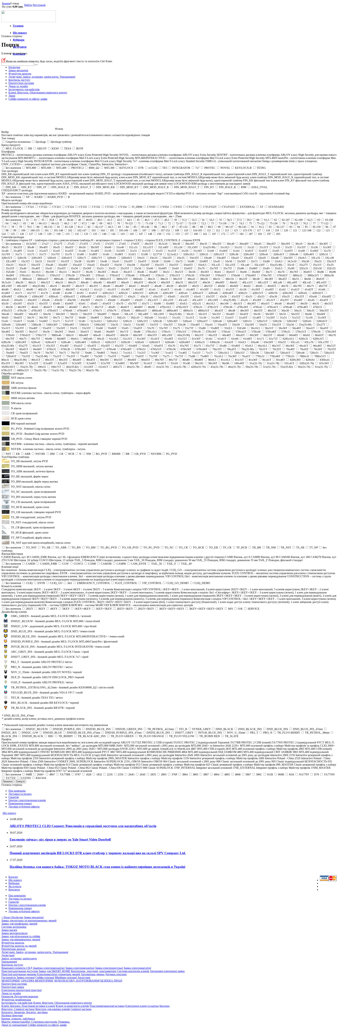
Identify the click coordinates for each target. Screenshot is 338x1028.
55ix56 (290, 324)
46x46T (291, 303)
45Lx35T (168, 299)
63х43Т (229, 342)
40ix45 (125, 282)
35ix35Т (35, 264)
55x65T (137, 328)
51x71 (56, 321)
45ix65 (139, 299)
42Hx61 (302, 292)
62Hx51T (110, 342)
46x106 (224, 303)
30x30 (310, 243)
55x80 (202, 328)
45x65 (94, 303)
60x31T (199, 335)
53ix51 (127, 324)
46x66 (60, 307)
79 (20, 226)
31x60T (223, 250)
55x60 (99, 328)
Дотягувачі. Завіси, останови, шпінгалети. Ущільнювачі (41, 76)
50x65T (17, 317)
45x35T (284, 299)
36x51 (166, 271)
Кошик (6, 3)
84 (127, 226)
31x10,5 (224, 247)
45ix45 (5, 299)
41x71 (18, 292)
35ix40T (63, 264)
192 (260, 233)
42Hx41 (183, 292)
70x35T (276, 349)
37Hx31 (40, 275)
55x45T (47, 328)
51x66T (43, 321)
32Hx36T (248, 254)
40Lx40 (277, 282)
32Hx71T (96, 257)
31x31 (250, 247)
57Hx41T (241, 331)
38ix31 (151, 278)
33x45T (142, 261)
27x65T (135, 243)
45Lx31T (153, 299)
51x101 (176, 317)
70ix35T (217, 349)
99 (14, 230)
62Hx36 (6, 342)
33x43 (115, 261)
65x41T (78, 345)
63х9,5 (242, 342)
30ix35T (217, 243)
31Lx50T (192, 247)
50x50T (269, 314)
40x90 (29, 289)
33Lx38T (11, 261)
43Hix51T (117, 296)
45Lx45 (183, 299)
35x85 (266, 268)
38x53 (295, 278)
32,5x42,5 (172, 254)
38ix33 (164, 278)
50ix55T (87, 314)
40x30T (66, 285)
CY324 (69, 206)
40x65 (258, 285)
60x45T (240, 335)
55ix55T (276, 324)
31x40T (17, 250)
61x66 (234, 338)
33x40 (103, 261)
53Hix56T (100, 324)
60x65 (306, 335)
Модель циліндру (11, 200)
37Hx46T (144, 275)
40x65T (271, 285)
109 (177, 230)
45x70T (132, 303)
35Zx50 (317, 268)
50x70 (30, 317)
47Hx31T (212, 307)
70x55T (331, 349)
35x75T (227, 268)
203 (278, 233)
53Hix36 (36, 324)
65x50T (105, 345)
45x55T (43, 303)
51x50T (270, 317)
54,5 (211, 219)
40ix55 (179, 282)
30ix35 (203, 243)
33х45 (216, 261)
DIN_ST (41, 187)
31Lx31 (133, 247)
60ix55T (152, 335)
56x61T (84, 331)
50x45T (244, 314)
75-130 (273, 223)
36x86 (320, 271)
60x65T (319, 335)
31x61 (236, 250)
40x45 (132, 285)
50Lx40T (143, 314)
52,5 (194, 219)
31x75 (42, 254)
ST (261, 206)
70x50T (318, 349)
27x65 (122, 243)
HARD (38, 196)
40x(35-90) (38, 285)
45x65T (106, 303)
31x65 (275, 250)
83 (119, 226)
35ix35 (22, 264)
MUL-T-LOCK (14, 148)
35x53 (100, 268)
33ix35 (180, 257)
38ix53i (229, 278)
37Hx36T (85, 275)
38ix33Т (177, 278)
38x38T (268, 278)
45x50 (4, 303)
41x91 (80, 292)
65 (24, 223)
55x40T (33, 328)
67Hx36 (65, 349)
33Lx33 (315, 257)
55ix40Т (195, 324)
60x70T (10, 338)
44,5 (129, 219)
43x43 (197, 296)
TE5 (164, 167)
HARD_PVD (55, 196)
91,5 (261, 226)
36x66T (256, 271)
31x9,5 (132, 254)
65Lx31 (295, 342)
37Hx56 (189, 275)
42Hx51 (243, 292)
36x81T (307, 271)
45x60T (69, 303)
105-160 (123, 230)
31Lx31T (148, 247)
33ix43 (235, 257)
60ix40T (83, 335)
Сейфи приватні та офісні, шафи (27, 98)
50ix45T (33, 314)
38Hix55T (122, 278)
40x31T (80, 285)
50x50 (256, 314)
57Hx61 (10, 335)
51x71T (69, 321)
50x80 (82, 317)
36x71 (269, 271)
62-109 (299, 219)
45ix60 (111, 299)
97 (334, 226)
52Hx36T (172, 321)
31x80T (93, 254)
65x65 (145, 345)
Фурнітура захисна (19, 73)
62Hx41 (35, 342)
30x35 (4, 247)
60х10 (100, 338)
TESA (67, 148)
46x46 (278, 303)
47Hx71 (97, 310)
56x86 (136, 331)
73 (212, 223)
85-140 (145, 226)
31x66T (314, 250)
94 (298, 226)
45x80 (157, 303)
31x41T (43, 250)
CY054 (164, 206)
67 (75, 223)
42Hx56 (272, 292)
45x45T (324, 299)
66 (32, 223)
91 (252, 226)
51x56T (322, 317)
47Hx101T (182, 307)
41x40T (139, 289)
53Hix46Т (68, 324)
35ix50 (118, 264)
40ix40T (111, 282)
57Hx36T (211, 331)
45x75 (145, 303)
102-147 (81, 230)
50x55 (282, 314)
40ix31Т (45, 282)
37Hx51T (174, 275)
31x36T (327, 247)
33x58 (154, 261)
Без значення (13, 167)
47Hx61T (52, 310)
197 (269, 233)
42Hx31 (123, 292)
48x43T (218, 310)
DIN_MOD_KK (105, 187)
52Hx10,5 (112, 321)
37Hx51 (159, 275)
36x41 (114, 271)
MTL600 (46, 167)
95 (306, 226)
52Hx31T (142, 321)
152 (168, 233)
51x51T (296, 317)
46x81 (111, 307)
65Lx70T (323, 342)
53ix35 (114, 324)
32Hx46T (308, 254)
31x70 (327, 250)
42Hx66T (6, 296)
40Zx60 (56, 289)
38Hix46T (74, 278)
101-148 (58, 230)
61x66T (247, 338)
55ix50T (249, 324)
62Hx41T (50, 342)
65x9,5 (249, 345)
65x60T (133, 345)
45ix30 (273, 296)
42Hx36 (153, 292)
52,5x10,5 (96, 321)
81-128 (69, 226)
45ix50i (71, 299)
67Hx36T (80, 349)
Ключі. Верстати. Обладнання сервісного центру (37, 92)
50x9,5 (108, 317)
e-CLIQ (153, 167)
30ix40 (230, 243)
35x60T (162, 268)
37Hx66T (250, 275)
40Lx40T (292, 282)
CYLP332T (210, 206)
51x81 (82, 321)
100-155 (35, 230)
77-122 (324, 223)
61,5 (266, 219)
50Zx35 (135, 317)
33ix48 (274, 257)
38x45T (282, 278)
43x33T (184, 296)
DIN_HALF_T (82, 187)
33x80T (203, 261)
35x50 (74, 268)
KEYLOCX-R (243, 167)
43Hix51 (101, 296)
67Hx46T (126, 349)
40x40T (119, 285)
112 (218, 230)
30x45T (69, 247)
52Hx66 (6, 324)
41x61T (295, 289)
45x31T (270, 299)
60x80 (48, 338)
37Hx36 (70, 275)
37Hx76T (266, 275)
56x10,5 (255, 328)
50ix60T (102, 314)
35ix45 (91, 264)
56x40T (296, 328)
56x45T (324, 328)
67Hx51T (156, 349)
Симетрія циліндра (12, 237)
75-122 (261, 223)
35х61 (22, 271)
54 (203, 219)
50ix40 (5, 314)
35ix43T (77, 264)
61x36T (141, 338)
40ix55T (193, 282)
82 (89, 226)
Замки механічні (18, 70)
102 (70, 230)
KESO (55, 148)
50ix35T (324, 310)
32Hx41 (263, 254)
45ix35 (286, 296)
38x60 (307, 278)
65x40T (64, 345)
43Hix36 (22, 296)
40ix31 (32, 282)
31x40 (4, 250)
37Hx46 (129, 275)
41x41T (165, 289)
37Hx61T (220, 275)
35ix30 (305, 261)
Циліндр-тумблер (61, 141)
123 (328, 230)
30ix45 (257, 243)
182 (241, 233)
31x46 (82, 250)
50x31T (202, 314)
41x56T (255, 289)
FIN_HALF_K (227, 187)
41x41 (152, 289)
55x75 (176, 328)
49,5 (166, 219)
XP (27, 196)
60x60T (293, 335)
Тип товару (8, 138)
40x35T (93, 285)
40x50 (169, 285)
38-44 (70, 219)
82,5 (110, 226)
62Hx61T (154, 342)
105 (112, 230)
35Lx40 (244, 264)
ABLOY (42, 148)
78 (12, 226)
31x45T (69, 250)
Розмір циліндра (11, 209)
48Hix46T (172, 310)
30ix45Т (271, 243)
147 (141, 233)
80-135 (48, 226)
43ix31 (132, 296)
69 (100, 223)
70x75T (75, 352)
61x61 (209, 338)
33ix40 (208, 257)
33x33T (51, 261)
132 (77, 233)
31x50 (107, 250)
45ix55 (99, 299)
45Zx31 (196, 303)
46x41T (265, 303)
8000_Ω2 (94, 167)
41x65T (309, 289)
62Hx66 (169, 342)
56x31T (269, 328)
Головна (18, 25)
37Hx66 (235, 275)
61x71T (273, 338)
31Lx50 (178, 247)
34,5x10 (291, 261)
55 (220, 219)
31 (27, 219)
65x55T (119, 345)
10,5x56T (31, 243)
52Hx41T (202, 321)
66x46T (317, 345)
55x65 (125, 328)
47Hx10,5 (165, 307)
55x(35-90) (305, 324)
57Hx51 (285, 331)
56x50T (19, 331)
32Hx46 (293, 254)
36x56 (191, 271)
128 (40, 233)
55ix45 (209, 324)
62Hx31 (303, 338)
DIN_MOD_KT (129, 187)
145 (132, 233)
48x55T (258, 310)
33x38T (90, 261)
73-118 (222, 223)
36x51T (179, 271)
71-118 (149, 223)
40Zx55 (42, 289)
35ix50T (145, 264)
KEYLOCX (126, 167)
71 (139, 223)
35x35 (330, 264)
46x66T (73, 307)
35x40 (22, 268)
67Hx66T (201, 349)
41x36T (125, 289)
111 (209, 230)
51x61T (17, 321)
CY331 (83, 206)
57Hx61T (25, 335)
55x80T (215, 328)
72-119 (192, 223)
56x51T (33, 331)
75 (250, 223)
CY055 (178, 206)
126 (22, 233)
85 (135, 226)
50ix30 (285, 310)
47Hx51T (6, 310)
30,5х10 (162, 243)
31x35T (301, 247)
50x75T (69, 317)
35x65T (188, 268)
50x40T (230, 314)
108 (153, 230)
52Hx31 (127, 321)
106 (135, 230)
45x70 (119, 303)
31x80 (80, 254)
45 (138, 219)
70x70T (49, 352)
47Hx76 (111, 310)
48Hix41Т (141, 310)
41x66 (321, 289)
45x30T (257, 299)
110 (186, 230)
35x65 (175, 268)
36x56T (204, 271)
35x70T (213, 268)
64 (7, 223)
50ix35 (310, 310)
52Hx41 (187, 321)
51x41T (229, 317)
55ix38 (182, 324)
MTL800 (31, 167)
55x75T (189, 328)
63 (318, 219)
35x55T (124, 268)
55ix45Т (222, 324)
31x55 (159, 250)
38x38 (255, 278)
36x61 (217, 271)
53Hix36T (52, 324)
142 (113, 233)
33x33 (38, 261)
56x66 (97, 331)
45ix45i (18, 299)
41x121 (98, 289)
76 (283, 223)
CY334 (122, 206)
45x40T (298, 299)
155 (177, 233)
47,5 (156, 219)
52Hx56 (277, 321)
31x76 (68, 254)
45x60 (56, 303)
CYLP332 (192, 206)
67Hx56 (171, 349)
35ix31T (331, 261)
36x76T (293, 271)
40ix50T (165, 282)
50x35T (216, 314)
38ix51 (216, 278)
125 (13, 233)
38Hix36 (329, 275)
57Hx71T (41, 335)
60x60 (280, 335)
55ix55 (263, 324)
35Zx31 (303, 268)
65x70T (184, 345)
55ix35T (168, 324)
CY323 (56, 206)
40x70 (284, 285)
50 (175, 219)
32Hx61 (51, 257)
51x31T (190, 317)
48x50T (244, 310)
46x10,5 (210, 303)
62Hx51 (95, 342)
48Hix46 (157, 310)
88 (193, 226)
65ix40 (255, 342)
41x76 (44, 292)
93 (290, 226)
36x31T (76, 271)
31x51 (133, 250)
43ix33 (144, 296)
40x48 (157, 285)
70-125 (129, 223)
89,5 (210, 226)
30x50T (94, 247)
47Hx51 (317, 307)
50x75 (56, 317)
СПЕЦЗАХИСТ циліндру (17, 190)
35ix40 (49, 264)
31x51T (146, 250)
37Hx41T (114, 275)
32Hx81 (111, 257)
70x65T (23, 352)
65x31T (37, 345)
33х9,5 (278, 261)
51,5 (184, 219)
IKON (79, 148)
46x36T (251, 303)
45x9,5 (183, 303)
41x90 (68, 292)
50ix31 (298, 310)
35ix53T (159, 264)
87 (173, 226)
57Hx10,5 (151, 331)
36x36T (102, 271)
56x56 (46, 331)
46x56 (9, 307)
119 (277, 230)
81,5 (80, 226)
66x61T (23, 349)
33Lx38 (329, 257)
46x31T (237, 303)
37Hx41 (100, 275)
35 (42, 219)
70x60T (10, 352)
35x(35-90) (276, 264)
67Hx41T (96, 349)
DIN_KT (26, 187)
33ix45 (262, 257)
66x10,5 (262, 345)
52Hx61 (307, 321)
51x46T (256, 317)
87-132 (183, 226)
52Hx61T (322, 321)
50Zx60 (148, 317)
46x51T (328, 303)
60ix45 (97, 335)
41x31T (111, 289)
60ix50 (124, 335)
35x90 (290, 268)
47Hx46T (302, 307)
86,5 (164, 226)
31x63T (262, 250)
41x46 (177, 289)
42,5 (119, 219)
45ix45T (32, 299)
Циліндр (41, 141)
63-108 (329, 219)
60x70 (332, 335)
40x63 (247, 285)
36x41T (127, 271)
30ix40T (244, 243)
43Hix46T (86, 296)
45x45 (311, 299)
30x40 (30, 247)
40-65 (89, 219)
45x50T (17, 303)
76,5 (305, 223)
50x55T (295, 314)
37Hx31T (55, 275)
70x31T (263, 349)
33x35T (65, 261)
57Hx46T (270, 331)
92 (270, 226)
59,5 (249, 219)
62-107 (286, 219)
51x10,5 (162, 317)
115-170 (247, 230)
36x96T (10, 275)
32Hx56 (21, 257)
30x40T (43, 247)
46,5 (147, 219)
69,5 (109, 223)
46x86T (138, 307)
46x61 (34, 307)
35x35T (10, 268)
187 (251, 233)
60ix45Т (110, 335)
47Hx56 (21, 310)
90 (219, 226)
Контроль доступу (19, 79)
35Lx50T (259, 264)
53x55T (154, 324)
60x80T (61, 338)
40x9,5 (17, 289)
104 (103, 230)
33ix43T (248, 257)
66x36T (290, 345)
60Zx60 (87, 338)
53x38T (140, 324)
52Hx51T (262, 321)
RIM (243, 187)
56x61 (71, 331)
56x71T (124, 331)
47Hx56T (36, 310)
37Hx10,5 (25, 275)
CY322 (43, 206)
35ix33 (9, 264)
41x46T (190, 289)
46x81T (124, 307)
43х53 (260, 296)
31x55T (172, 250)
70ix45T (231, 349)
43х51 (248, 296)
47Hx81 (125, 310)
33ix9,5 (302, 257)
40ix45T (138, 282)
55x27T (320, 324)
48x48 (231, 310)
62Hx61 (139, 342)
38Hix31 (297, 275)
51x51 (283, 317)
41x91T (93, 292)
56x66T (110, 331)
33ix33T (167, 257)
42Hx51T (257, 292)
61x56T (196, 338)
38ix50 (204, 278)
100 (23, 230)
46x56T (22, 307)
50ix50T (60, 314)
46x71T (99, 307)
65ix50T (268, 342)
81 (58, 226)
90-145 (242, 226)
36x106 (49, 271)
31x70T (5, 254)
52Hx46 (217, 321)
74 (232, 223)
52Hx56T (292, 321)
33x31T (25, 261)
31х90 (144, 254)
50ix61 (115, 314)
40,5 (99, 219)
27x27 (45, 243)
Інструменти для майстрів (24, 89)
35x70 (201, 268)
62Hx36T (20, 342)
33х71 (254, 261)
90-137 (229, 226)
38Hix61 (138, 278)
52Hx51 (247, 321)
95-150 (317, 226)
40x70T (297, 285)
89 (201, 226)
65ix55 (282, 342)
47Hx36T (242, 307)
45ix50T (85, 299)
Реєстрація (39, 5)
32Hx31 (203, 254)
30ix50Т (285, 243)
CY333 (109, 206)
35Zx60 (10, 271)
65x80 (223, 345)
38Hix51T (105, 278)
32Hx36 (233, 254)
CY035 (151, 206)
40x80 (4, 289)
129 (49, 233)
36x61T (230, 271)
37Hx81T (282, 275)
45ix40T (326, 296)
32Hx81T (126, 257)
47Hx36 (227, 307)
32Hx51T (6, 257)
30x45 (56, 247)
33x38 (77, 261)
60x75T (35, 338)
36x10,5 (35, 271)
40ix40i (97, 282)
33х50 (228, 261)
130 (58, 233)
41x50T (204, 289)
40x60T (234, 285)
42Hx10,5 (108, 292)
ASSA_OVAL (259, 187)
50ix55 (74, 314)
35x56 (137, 268)
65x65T (158, 345)
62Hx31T (318, 338)
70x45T (304, 349)
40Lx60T (22, 285)
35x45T (61, 268)
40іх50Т (70, 289)
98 (7, 230)
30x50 (82, 247)
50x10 (189, 314)
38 (60, 219)
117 (259, 230)
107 (144, 230)
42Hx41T (198, 292)
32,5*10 (157, 254)
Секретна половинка (18, 141)
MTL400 (61, 167)
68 (93, 223)
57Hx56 (315, 331)
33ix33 (153, 257)
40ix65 (233, 282)
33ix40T (221, 257)
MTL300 (109, 167)
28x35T (149, 243)
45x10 (244, 299)
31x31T (263, 247)
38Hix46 (58, 278)
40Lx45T (321, 282)
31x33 (276, 247)
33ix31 (141, 257)
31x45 (56, 250)
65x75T (210, 345)
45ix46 (46, 299)
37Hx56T (204, 275)
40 (79, 219)
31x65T (288, 250)
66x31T (276, 345)
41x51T (230, 289)
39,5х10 (6, 282)
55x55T (86, 328)
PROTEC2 (77, 167)
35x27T (303, 264)
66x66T (37, 349)
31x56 (184, 250)
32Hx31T (218, 254)
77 (314, 223)
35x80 (240, 268)
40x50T (182, 285)
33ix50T (288, 257)
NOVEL (225, 167)
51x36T (215, 317)
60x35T (213, 335)
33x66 (166, 261)
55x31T (5, 328)
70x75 (62, 352)
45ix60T (125, 299)
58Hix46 (56, 335)
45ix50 (58, 299)
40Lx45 (306, 282)
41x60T (269, 289)
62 (275, 219)
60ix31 (70, 335)
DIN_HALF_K (60, 187)
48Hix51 (188, 310)
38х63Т (320, 278)
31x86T (118, 254)
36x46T (153, 271)
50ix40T (19, 314)
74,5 (241, 223)
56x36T (282, 328)
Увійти (28, 5)
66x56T (10, 349)
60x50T (254, 335)
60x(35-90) (183, 335)
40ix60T (220, 282)
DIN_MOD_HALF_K (156, 187)
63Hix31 (200, 342)
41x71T (31, 292)
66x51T (331, 345)
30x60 (107, 247)
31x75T (55, 254)
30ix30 (176, 243)
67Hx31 (51, 349)
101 (47, 230)
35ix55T (174, 264)
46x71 (86, 307)
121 (295, 230)
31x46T (94, 250)
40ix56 (206, 282)
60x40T (226, 335)
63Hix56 (215, 342)
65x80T (235, 345)
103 (93, 230)
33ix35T (194, 257)
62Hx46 (65, 342)
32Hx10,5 (188, 254)
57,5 (239, 219)
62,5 (310, 219)
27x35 (70, 243)
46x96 (151, 307)
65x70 (171, 345)
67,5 (84, 223)
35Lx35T (230, 264)
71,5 (160, 223)
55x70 (150, 328)
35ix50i (131, 264)
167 (214, 233)
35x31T (317, 264)
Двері (11, 95)
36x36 (89, 271)
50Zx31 (121, 317)
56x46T (5, 331)
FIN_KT (209, 187)
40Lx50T (6, 285)
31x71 (18, 254)
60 (257, 219)
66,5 (66, 223)
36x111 (63, 271)
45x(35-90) (229, 299)
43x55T (210, 296)
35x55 (111, 268)
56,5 (229, 219)
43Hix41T (69, 296)
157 (186, 233)
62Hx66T (184, 342)
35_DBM (137, 206)
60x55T (268, 335)
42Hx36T (168, 292)
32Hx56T (36, 257)
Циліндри (14, 67)
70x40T (290, 349)
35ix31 (318, 261)
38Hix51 (90, 278)
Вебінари (18, 39)
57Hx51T (300, 331)
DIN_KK (11, 187)
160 (196, 233)
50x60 (308, 314)
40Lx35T (263, 282)
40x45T (145, 285)
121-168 (306, 230)
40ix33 (59, 282)
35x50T (87, 268)
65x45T (91, 345)
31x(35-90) (209, 247)
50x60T (321, 314)
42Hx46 (213, 292)
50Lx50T (159, 314)
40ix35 (72, 282)
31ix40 (120, 247)
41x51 (217, 289)
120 (286, 230)
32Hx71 (81, 257)
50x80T (94, 317)
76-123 (294, 223)
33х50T (241, 261)
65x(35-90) (7, 345)
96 (327, 226)
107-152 (165, 230)
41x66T (5, 292)
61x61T (222, 338)
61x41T (155, 338)
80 (38, 226)
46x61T (47, 307)
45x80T (170, 303)
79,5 (29, 226)
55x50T (60, 328)
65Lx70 (309, 342)
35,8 (51, 219)
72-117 (179, 223)
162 (205, 233)
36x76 (280, 271)
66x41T (303, 345)
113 (227, 230)
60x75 (22, 338)
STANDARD (276, 206)
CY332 (96, 206)
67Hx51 (141, 349)
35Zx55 (331, 268)
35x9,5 (278, 268)
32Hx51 (323, 254)
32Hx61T (66, 257)
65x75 (197, 345)
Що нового (20, 32)
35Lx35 (215, 264)
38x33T (243, 278)
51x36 (202, 317)
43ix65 (171, 296)
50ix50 (47, 314)
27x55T (109, 243)
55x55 (73, 328)
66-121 (55, 223)
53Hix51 (84, 324)
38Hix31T (313, 275)
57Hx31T (181, 331)
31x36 (314, 247)
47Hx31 (197, 307)
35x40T (35, 268)
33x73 (178, 261)
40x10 (53, 285)
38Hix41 (27, 278)
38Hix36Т (11, 278)
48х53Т (272, 310)
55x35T (19, 328)
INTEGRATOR (181, 167)
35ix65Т (188, 264)
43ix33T (158, 296)
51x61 (4, 321)
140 (104, 233)
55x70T (163, 328)
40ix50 (152, 282)
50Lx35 (128, 314)
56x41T (310, 328)
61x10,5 (113, 338)
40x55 (195, 285)
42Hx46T (228, 292)
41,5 (109, 219)
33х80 (266, 261)
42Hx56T (287, 292)
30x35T (17, 247)
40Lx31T (247, 282)
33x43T (128, 261)
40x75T (323, 285)
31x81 (105, 254)
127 (31, 233)
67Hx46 (111, 349)
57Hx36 (196, 331)
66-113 (42, 223)
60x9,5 (75, 338)
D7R (141, 167)
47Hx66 (67, 310)
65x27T (23, 345)
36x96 (332, 271)
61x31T (127, 338)
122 (318, 230)
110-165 (197, 230)
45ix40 (313, 296)
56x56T (59, 331)
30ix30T (190, 243)
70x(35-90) (247, 349)
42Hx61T (317, 292)
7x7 (197, 167)
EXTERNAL (247, 206)
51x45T (243, 317)
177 (232, 233)
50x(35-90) (175, 314)
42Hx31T (138, 292)
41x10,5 (84, 289)
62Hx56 (125, 342)
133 (86, 233)
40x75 (310, 285)
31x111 (238, 247)
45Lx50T (213, 299)
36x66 (243, 271)
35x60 (149, 268)
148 (150, 233)
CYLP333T (228, 206)
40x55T (208, 285)
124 (3, 233)
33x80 (190, 261)
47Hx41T (272, 307)
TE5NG (261, 167)
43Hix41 (53, 296)
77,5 (3, 226)
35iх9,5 (202, 264)
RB (30, 148)
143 (122, 233)
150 (159, 233)
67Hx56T (186, 349)
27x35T (83, 243)
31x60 (210, 250)
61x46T (168, 338)
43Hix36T (38, 296)
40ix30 (19, 282)
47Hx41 (257, 307)
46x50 (303, 303)
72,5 (203, 223)
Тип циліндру (9, 170)
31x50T (120, 250)
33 (35, 219)
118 (268, 230)
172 (223, 233)
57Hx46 (256, 331)
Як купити (19, 46)
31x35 (288, 247)
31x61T (249, 250)
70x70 (36, 352)
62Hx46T (80, 342)
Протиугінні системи (21, 83)
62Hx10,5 (288, 338)
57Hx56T (330, 331)
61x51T (182, 338)
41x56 (242, 289)
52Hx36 (157, 321)
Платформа (8, 151)
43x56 (223, 296)
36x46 (140, 271)
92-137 (280, 226)
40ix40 (84, 282)
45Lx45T (197, 299)
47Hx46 (287, 307)
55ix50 (236, 324)
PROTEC (209, 167)
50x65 (4, 317)
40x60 (221, 285)
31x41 (30, 250)
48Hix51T (203, 310)
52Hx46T (232, 321)
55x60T (112, 328)
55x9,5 (228, 328)
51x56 (309, 317)
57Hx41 (226, 331)
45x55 (30, 303)
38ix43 (191, 278)
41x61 (282, 289)
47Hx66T (82, 310)
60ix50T (138, 335)
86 (155, 226)
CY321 (30, 206)
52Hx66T (20, 324)
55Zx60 (241, 328)
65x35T (50, 345)
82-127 (99, 226)
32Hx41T (278, 254)
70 (118, 223)
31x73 (30, 254)
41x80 (56, 292)
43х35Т (236, 296)
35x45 (48, 268)
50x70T (43, 317)
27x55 (96, 243)
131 (67, 233)
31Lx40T (163, 247)
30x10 (298, 243)
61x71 (260, 338)
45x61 (82, 303)
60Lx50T (167, 335)
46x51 (315, 303)
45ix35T (299, 296)
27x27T (58, 243)
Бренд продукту (11, 144)
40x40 (106, 285)
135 (95, 233)
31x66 (301, 250)
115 (236, 230)
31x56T (197, 250)
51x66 (30, 321)
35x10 (290, 264)
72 (169, 223)
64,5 (15, 223)
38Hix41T (43, 278)
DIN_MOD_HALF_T (186, 187)
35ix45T (104, 264)
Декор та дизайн (18, 86)
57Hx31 (166, 331)
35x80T (253, 268)
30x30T (323, 243)
